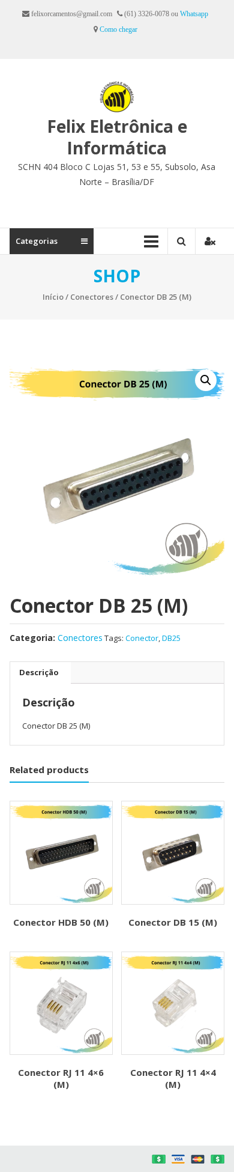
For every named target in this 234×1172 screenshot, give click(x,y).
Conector (141, 638)
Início (53, 296)
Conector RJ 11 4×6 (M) (61, 1078)
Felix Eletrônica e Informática (117, 137)
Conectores (91, 296)
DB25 (171, 638)
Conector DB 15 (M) (172, 922)
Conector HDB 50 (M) (61, 922)
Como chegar (118, 29)
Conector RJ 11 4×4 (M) (173, 1078)
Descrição (39, 672)
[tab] (39, 673)
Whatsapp (194, 13)
